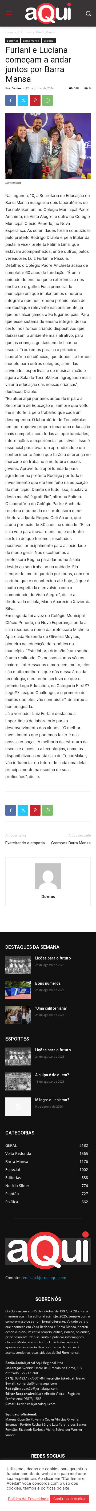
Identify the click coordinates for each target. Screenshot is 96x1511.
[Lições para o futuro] (18, 965)
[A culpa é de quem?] (18, 1081)
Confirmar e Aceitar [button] (69, 1499)
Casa (9, 32)
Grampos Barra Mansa (71, 843)
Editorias (24, 32)
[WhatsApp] (47, 100)
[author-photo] (48, 889)
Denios (16, 88)
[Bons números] (18, 990)
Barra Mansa (45, 32)
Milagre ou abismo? (52, 1100)
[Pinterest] (35, 100)
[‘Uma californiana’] (18, 1015)
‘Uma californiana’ (51, 1008)
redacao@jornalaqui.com (43, 1277)
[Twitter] (23, 100)
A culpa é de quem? (52, 1075)
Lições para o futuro (53, 958)
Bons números (48, 983)
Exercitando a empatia (25, 843)
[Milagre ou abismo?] (18, 1106)
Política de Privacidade (28, 1499)
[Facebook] (10, 100)
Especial (49, 40)
